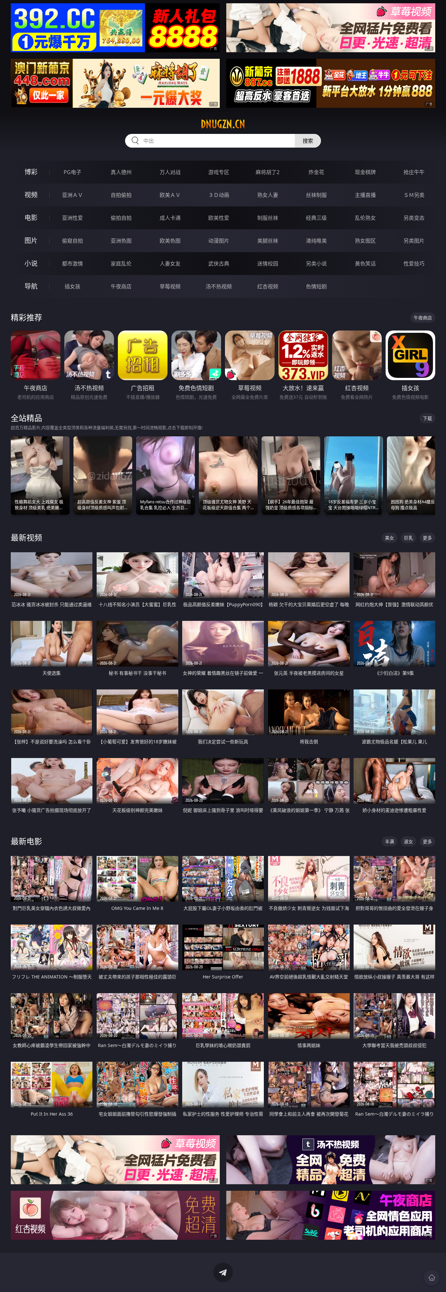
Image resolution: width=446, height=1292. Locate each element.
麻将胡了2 (267, 172)
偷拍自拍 (121, 217)
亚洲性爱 (72, 217)
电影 (31, 217)
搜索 (308, 140)
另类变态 (414, 217)
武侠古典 (218, 263)
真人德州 (121, 172)
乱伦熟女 (365, 217)
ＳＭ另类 (414, 195)
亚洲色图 (121, 240)
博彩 (31, 172)
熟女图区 (365, 240)
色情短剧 (316, 286)
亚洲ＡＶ (72, 195)
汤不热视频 (219, 286)
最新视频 (26, 537)
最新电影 (26, 841)
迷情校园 (267, 263)
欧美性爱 (218, 217)
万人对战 (170, 172)
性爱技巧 (414, 263)
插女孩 (72, 286)
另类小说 (316, 263)
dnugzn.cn (223, 124)
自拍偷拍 (121, 195)
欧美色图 (170, 240)
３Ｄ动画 (218, 195)
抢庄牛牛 (414, 172)
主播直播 (365, 195)
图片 (31, 240)
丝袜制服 (316, 195)
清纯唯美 (316, 240)
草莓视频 (170, 286)
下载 (427, 418)
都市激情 (72, 263)
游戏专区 (218, 172)
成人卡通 (170, 217)
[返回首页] (431, 1277)
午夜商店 (121, 286)
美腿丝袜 (267, 240)
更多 (427, 538)
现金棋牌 (365, 172)
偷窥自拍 (72, 240)
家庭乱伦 (121, 263)
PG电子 (72, 172)
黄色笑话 (365, 263)
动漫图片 (218, 240)
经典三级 (316, 217)
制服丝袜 (267, 217)
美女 (389, 538)
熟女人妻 (267, 195)
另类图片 (414, 240)
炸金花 (316, 172)
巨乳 (408, 538)
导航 (31, 286)
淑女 (408, 841)
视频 (31, 194)
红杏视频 (267, 286)
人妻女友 (170, 263)
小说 (31, 263)
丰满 (389, 841)
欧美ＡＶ (170, 195)
